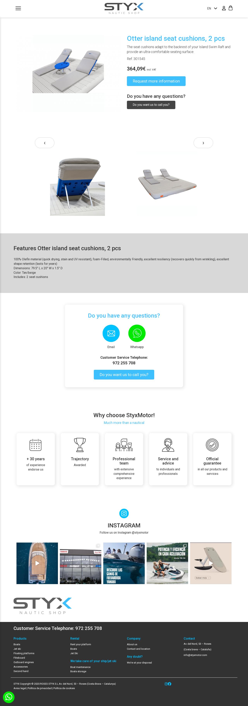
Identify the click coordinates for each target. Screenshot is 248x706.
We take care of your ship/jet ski (93, 661)
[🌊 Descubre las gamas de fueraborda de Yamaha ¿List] (124, 563)
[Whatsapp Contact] (9, 697)
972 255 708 (124, 363)
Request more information (156, 81)
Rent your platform (80, 644)
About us (132, 644)
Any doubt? (135, 656)
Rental (74, 638)
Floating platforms (24, 653)
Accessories (21, 666)
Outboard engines (24, 662)
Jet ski (17, 648)
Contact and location (138, 648)
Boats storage (78, 671)
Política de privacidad (39, 688)
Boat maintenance (80, 667)
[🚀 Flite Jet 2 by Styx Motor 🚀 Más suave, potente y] (211, 563)
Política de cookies (64, 688)
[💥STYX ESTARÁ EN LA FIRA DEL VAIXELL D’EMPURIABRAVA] (37, 563)
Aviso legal (20, 688)
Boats (17, 644)
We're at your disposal (139, 662)
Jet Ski (74, 653)
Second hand (21, 671)
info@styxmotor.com (195, 655)
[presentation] (44, 142)
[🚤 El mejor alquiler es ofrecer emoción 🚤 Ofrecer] (167, 563)
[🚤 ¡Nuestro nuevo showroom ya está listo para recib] (80, 563)
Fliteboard (19, 657)
